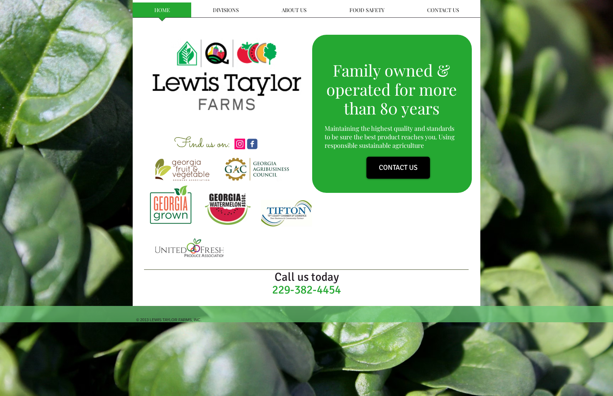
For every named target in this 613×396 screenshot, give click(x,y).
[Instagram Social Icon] (239, 144)
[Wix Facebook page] (252, 144)
